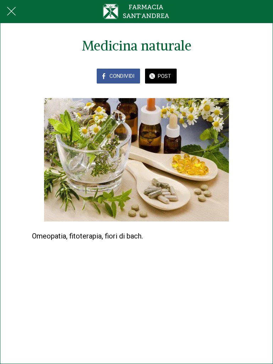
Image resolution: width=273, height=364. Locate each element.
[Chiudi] (11, 11)
